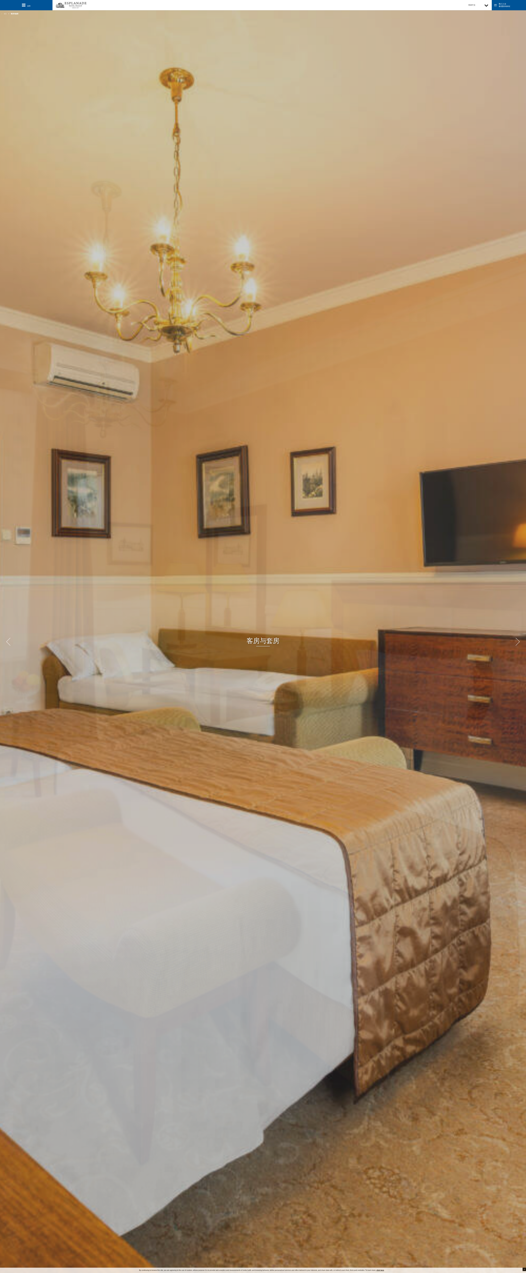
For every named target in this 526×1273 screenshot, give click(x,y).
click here (380, 1270)
